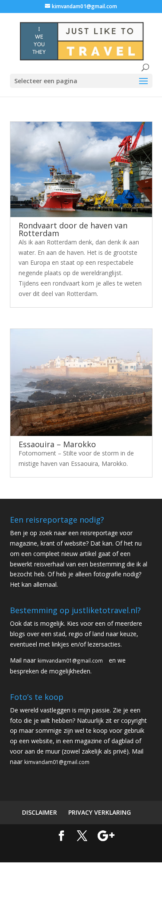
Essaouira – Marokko (57, 444)
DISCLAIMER (39, 812)
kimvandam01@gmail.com (70, 660)
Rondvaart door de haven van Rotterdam (73, 229)
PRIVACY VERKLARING (99, 812)
